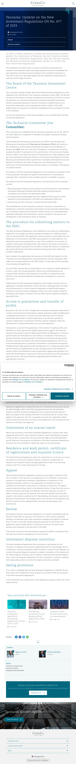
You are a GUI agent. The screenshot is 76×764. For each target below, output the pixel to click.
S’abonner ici (36, 693)
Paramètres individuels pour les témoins (57, 389)
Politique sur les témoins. (21, 379)
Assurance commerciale (14, 666)
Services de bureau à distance (38, 760)
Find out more (12, 719)
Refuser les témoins (13, 396)
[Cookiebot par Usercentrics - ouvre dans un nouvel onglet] (66, 365)
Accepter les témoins (62, 396)
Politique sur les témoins (33, 382)
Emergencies (39, 757)
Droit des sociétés (12, 668)
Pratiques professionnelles (15, 670)
